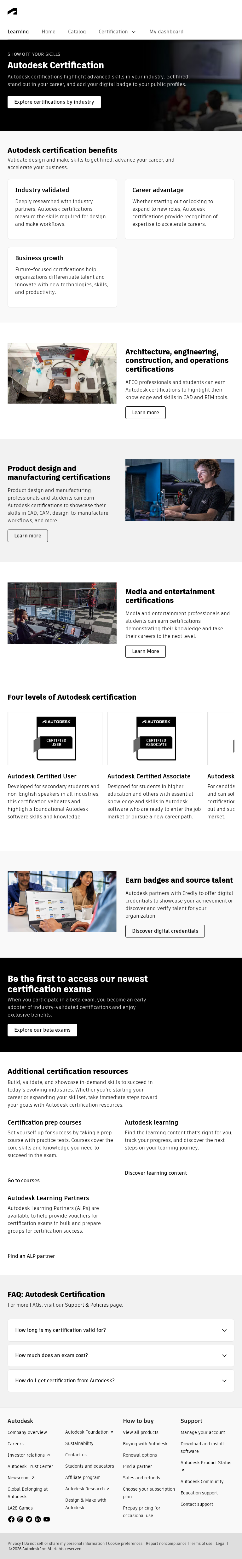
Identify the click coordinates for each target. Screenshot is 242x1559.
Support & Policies (87, 1305)
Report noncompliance (166, 1543)
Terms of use (201, 1543)
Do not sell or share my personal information (64, 1543)
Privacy (14, 1543)
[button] (121, 1330)
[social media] (29, 1519)
